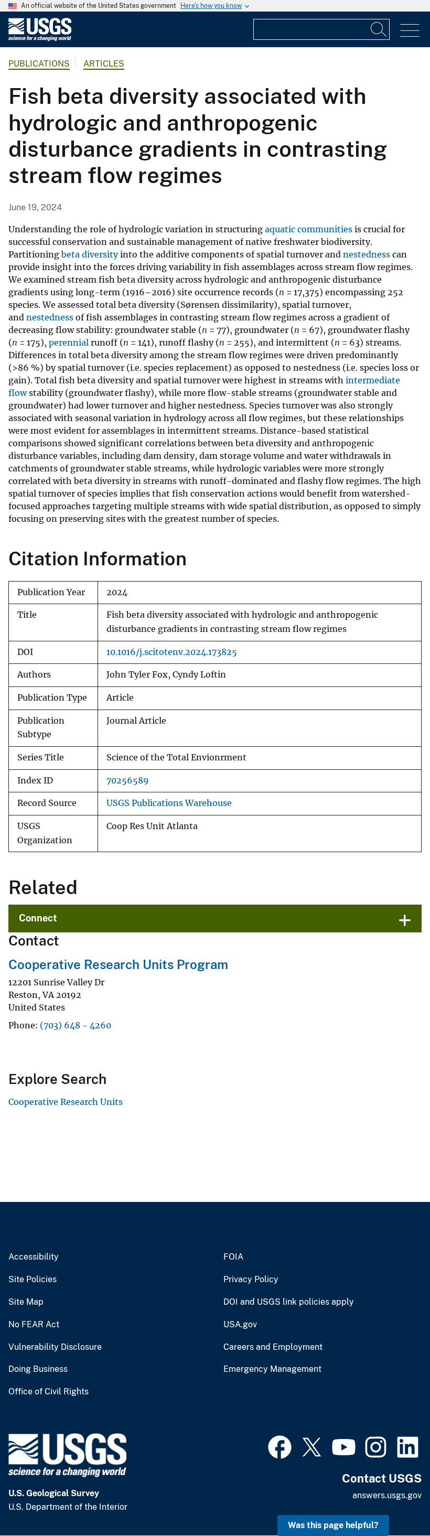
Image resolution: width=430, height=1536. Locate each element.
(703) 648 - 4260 (75, 1025)
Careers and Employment (272, 1347)
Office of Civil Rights (48, 1392)
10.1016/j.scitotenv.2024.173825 (171, 652)
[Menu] (410, 31)
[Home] (39, 39)
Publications (39, 64)
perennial (69, 342)
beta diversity (89, 254)
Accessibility (33, 1257)
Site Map (26, 1302)
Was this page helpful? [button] (333, 1525)
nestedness (366, 254)
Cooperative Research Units (65, 1102)
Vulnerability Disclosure (55, 1347)
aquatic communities (308, 229)
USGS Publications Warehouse (169, 803)
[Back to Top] (392, 1498)
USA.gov (240, 1324)
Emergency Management (272, 1369)
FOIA (233, 1257)
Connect (38, 917)
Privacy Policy (250, 1279)
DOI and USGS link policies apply (288, 1302)
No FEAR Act (33, 1324)
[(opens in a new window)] (280, 1445)
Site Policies (32, 1279)
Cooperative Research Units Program (118, 964)
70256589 (127, 781)
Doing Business (38, 1369)
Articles (103, 64)
